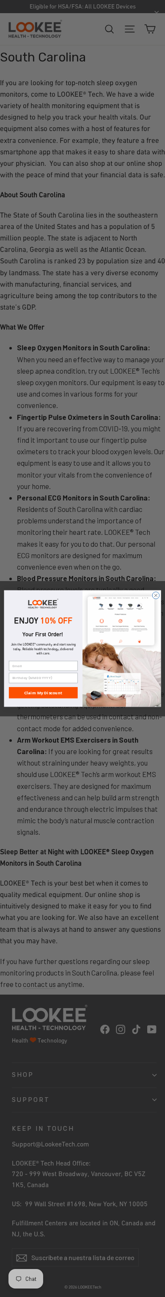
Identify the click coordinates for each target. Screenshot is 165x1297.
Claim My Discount (43, 693)
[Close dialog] (156, 595)
